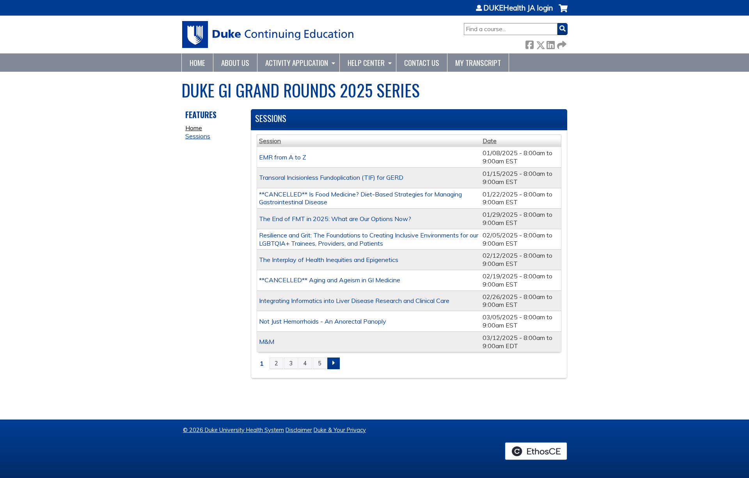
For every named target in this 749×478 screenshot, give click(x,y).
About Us (235, 62)
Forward (561, 43)
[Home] (268, 34)
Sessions (197, 136)
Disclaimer (299, 430)
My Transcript (478, 62)
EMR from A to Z (282, 157)
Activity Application (296, 62)
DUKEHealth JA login (518, 8)
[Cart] (563, 12)
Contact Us (421, 62)
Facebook (529, 43)
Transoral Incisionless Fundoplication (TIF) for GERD (331, 177)
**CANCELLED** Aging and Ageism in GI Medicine (329, 280)
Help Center (366, 62)
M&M (266, 341)
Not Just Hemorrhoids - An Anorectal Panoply (322, 321)
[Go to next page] (333, 363)
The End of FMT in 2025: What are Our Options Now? (335, 219)
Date (490, 141)
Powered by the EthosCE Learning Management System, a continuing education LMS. (536, 451)
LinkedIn (550, 43)
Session (270, 141)
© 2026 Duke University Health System (233, 430)
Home (197, 62)
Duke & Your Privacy (340, 430)
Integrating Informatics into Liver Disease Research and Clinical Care (354, 301)
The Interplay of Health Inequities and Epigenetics (328, 260)
